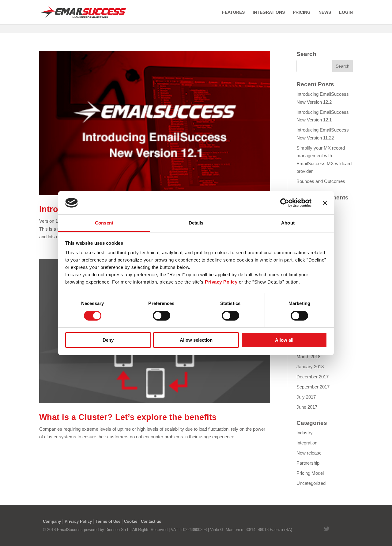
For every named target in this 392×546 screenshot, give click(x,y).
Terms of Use (108, 521)
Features (233, 12)
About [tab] (288, 222)
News (324, 12)
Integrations (269, 12)
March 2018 (308, 356)
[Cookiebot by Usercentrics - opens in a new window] (284, 202)
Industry (304, 432)
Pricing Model (310, 473)
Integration (306, 442)
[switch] (161, 316)
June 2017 (306, 407)
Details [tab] (196, 222)
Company (52, 521)
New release (309, 452)
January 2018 (310, 366)
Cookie (130, 521)
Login (346, 12)
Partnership (307, 463)
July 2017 (306, 396)
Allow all (284, 340)
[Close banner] (325, 203)
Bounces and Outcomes (320, 181)
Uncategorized (311, 483)
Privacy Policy (78, 521)
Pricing (302, 12)
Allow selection (196, 340)
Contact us (151, 521)
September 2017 (313, 386)
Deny (108, 340)
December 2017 (312, 376)
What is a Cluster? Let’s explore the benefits (128, 417)
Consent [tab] (104, 222)
